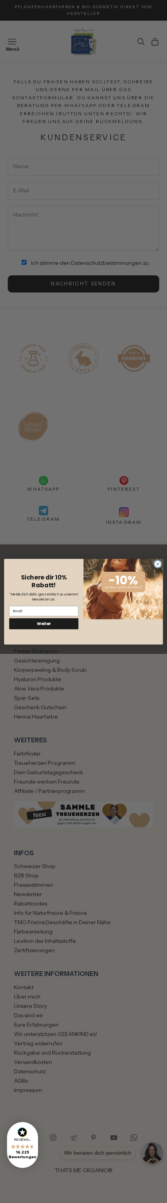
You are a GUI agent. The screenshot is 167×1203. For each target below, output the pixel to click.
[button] (22, 1145)
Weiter (44, 624)
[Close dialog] (157, 563)
